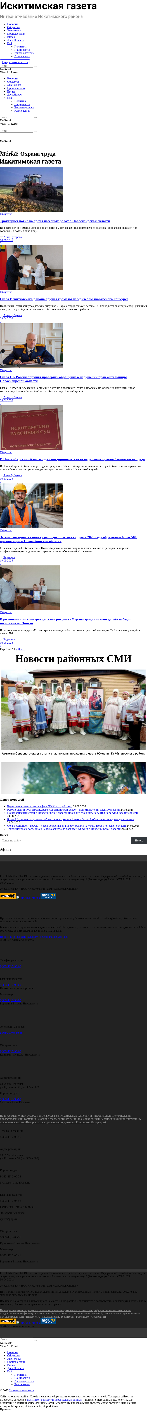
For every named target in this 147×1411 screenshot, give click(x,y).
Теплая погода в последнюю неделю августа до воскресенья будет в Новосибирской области (64, 828)
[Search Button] (35, 66)
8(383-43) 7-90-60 (10, 966)
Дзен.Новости (15, 40)
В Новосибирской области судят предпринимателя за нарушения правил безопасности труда (72, 459)
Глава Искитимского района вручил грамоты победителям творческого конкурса (64, 299)
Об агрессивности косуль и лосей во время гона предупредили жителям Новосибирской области (66, 825)
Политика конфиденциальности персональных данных (34, 936)
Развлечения (22, 56)
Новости (12, 24)
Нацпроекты (22, 49)
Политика (20, 46)
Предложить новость (15, 62)
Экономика (14, 30)
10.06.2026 (6, 240)
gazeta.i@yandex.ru (11, 1032)
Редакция (9, 557)
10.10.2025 (6, 478)
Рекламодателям (24, 52)
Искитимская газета (21, 1390)
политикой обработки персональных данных (54, 1399)
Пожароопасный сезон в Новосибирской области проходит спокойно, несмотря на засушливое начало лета (72, 812)
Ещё (9, 43)
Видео (11, 36)
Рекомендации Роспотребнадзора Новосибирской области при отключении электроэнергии (63, 809)
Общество (13, 27)
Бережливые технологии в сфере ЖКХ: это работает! (39, 806)
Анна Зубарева (12, 237)
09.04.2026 (6, 318)
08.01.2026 (6, 400)
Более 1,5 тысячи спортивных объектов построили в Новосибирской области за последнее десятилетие (70, 819)
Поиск (4, 834)
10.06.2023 (6, 642)
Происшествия (16, 33)
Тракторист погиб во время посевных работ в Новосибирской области (55, 221)
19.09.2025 (6, 560)
